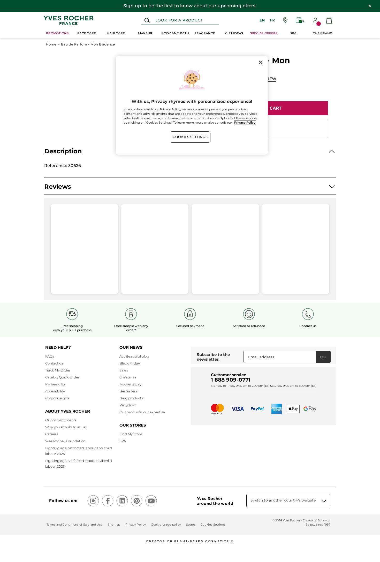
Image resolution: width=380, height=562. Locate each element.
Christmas (127, 377)
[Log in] (315, 20)
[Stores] (285, 20)
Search (147, 20)
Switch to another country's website (283, 500)
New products (131, 398)
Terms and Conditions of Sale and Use (74, 524)
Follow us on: (63, 500)
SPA (122, 441)
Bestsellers (128, 391)
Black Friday (129, 363)
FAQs (49, 356)
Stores (190, 524)
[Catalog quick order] (300, 20)
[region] (192, 105)
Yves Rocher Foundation (65, 441)
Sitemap (114, 524)
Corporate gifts (57, 398)
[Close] (260, 62)
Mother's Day (130, 384)
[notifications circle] (318, 23)
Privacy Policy (135, 524)
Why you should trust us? (66, 427)
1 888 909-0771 (230, 380)
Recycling (127, 405)
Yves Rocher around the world (215, 501)
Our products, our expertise (142, 412)
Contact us (54, 363)
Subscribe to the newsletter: (213, 356)
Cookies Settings (190, 137)
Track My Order (57, 370)
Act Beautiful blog (134, 356)
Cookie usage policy (166, 524)
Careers (51, 434)
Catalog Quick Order (62, 377)
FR (272, 20)
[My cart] (329, 20)
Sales (123, 370)
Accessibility (55, 391)
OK (323, 357)
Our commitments (61, 420)
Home (51, 44)
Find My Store (130, 434)
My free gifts (55, 384)
